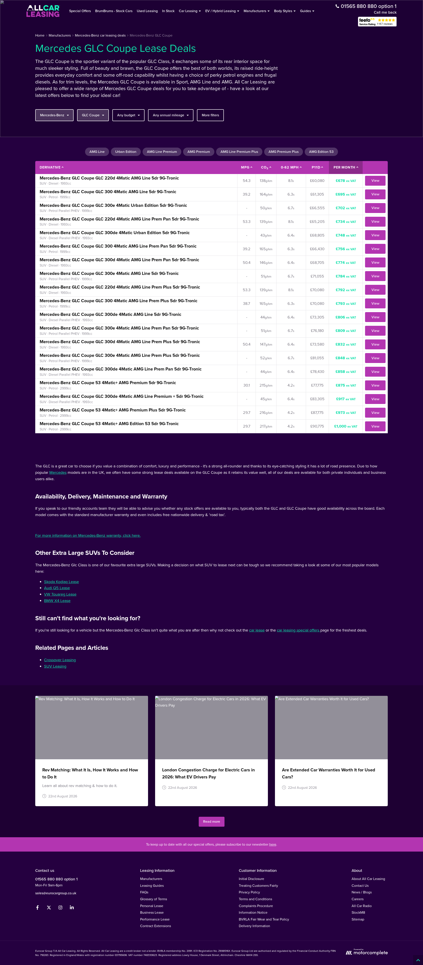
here (272, 844)
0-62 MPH (290, 167)
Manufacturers (151, 878)
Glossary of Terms (153, 898)
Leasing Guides (152, 885)
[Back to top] (418, 960)
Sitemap (358, 919)
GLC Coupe (91, 115)
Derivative (50, 167)
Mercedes (58, 472)
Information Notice (253, 912)
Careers (358, 898)
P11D (316, 167)
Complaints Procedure (256, 905)
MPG (245, 167)
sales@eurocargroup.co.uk (55, 893)
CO (264, 167)
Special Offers (80, 10)
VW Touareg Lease (60, 594)
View (375, 180)
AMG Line (97, 151)
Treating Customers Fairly (258, 885)
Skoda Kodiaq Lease (61, 581)
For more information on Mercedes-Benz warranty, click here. (88, 535)
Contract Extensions (155, 925)
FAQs (144, 892)
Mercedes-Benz (52, 115)
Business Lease (152, 912)
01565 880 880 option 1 (56, 879)
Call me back (385, 12)
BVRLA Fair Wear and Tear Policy (264, 919)
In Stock (168, 10)
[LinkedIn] (72, 908)
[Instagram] (60, 908)
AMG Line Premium (162, 151)
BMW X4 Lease (57, 600)
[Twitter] (49, 908)
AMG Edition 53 (321, 151)
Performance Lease (155, 919)
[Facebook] (37, 908)
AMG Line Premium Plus (239, 151)
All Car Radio (362, 905)
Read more (211, 821)
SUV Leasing (55, 666)
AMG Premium (198, 151)
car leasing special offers (298, 630)
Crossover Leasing (60, 660)
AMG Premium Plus (284, 151)
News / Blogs (362, 892)
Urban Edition (125, 151)
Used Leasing (147, 10)
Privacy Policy (249, 892)
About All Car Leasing (368, 878)
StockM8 (358, 912)
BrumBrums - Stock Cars (113, 10)
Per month (344, 167)
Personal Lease (151, 905)
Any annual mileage (168, 115)
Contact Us (360, 885)
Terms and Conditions (255, 898)
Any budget (126, 115)
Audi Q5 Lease (57, 588)
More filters (210, 115)
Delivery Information (254, 925)
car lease (257, 630)
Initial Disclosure (251, 878)
